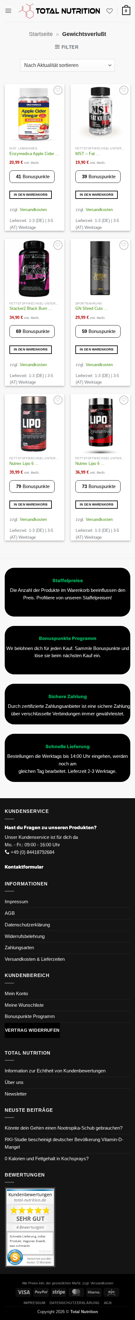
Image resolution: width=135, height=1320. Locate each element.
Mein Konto (16, 993)
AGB (10, 913)
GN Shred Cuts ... (91, 308)
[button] (8, 10)
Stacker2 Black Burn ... (30, 308)
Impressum (16, 901)
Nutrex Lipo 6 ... (24, 463)
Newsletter (16, 1093)
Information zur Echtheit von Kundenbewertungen (55, 1070)
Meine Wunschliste (24, 1005)
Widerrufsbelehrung (25, 936)
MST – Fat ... (87, 154)
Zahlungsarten (19, 947)
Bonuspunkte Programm (30, 1016)
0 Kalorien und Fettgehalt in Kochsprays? (47, 1158)
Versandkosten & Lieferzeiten (35, 959)
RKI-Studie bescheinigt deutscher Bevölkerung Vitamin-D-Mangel (64, 1143)
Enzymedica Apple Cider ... (34, 154)
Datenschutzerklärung (27, 924)
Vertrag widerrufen (32, 1030)
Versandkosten (33, 209)
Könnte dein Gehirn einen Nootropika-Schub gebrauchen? (63, 1128)
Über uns (14, 1082)
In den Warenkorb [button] (30, 194)
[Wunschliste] (109, 11)
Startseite (41, 34)
